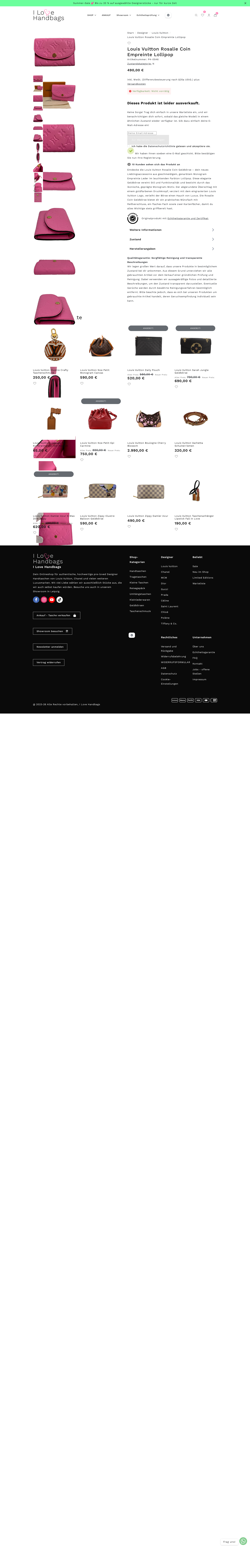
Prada (164, 594)
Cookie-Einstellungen (169, 681)
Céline (165, 600)
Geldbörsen (137, 605)
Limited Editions (203, 577)
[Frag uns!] (243, 1541)
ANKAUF (106, 15)
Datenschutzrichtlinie (161, 146)
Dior (163, 583)
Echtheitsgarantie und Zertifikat (188, 218)
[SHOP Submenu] (96, 15)
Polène (165, 617)
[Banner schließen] (245, 3)
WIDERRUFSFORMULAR (175, 662)
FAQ (195, 658)
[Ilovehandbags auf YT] (52, 600)
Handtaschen (138, 571)
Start (130, 32)
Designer (142, 32)
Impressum (199, 679)
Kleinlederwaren (140, 599)
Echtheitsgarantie (204, 652)
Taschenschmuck (140, 611)
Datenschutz (169, 673)
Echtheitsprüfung (147, 15)
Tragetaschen (138, 576)
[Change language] (168, 15)
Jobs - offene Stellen (201, 671)
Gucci (164, 589)
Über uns (198, 646)
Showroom (122, 15)
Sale (195, 566)
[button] (129, 44)
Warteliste (199, 583)
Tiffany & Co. (169, 623)
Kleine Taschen (139, 582)
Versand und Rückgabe (169, 648)
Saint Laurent (169, 606)
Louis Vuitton (160, 32)
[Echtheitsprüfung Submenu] (159, 15)
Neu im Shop (201, 572)
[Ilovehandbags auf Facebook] (36, 600)
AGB (163, 668)
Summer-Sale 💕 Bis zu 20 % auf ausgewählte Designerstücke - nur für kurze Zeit (125, 3)
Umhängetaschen (140, 594)
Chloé (164, 612)
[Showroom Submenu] (131, 15)
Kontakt (198, 663)
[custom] (59, 600)
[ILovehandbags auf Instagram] (44, 600)
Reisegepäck (137, 588)
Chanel (165, 572)
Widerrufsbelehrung (173, 656)
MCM (164, 577)
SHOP (90, 15)
